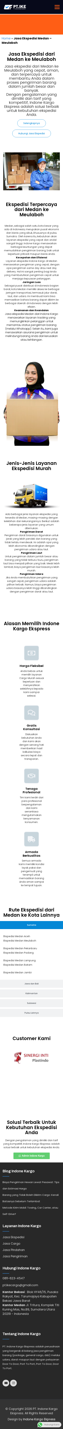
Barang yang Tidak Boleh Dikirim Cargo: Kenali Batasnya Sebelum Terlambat (31, 1198)
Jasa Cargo (11, 1243)
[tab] (31, 925)
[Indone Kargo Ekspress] (15, 7)
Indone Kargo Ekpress (39, 1419)
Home (6, 38)
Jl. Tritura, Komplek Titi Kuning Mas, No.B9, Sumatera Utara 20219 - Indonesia (31, 1309)
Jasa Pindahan (14, 1250)
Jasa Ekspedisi (13, 1237)
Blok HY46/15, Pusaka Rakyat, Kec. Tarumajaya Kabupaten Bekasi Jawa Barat (30, 1296)
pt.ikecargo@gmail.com (20, 1285)
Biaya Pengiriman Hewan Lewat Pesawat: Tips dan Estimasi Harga (31, 1185)
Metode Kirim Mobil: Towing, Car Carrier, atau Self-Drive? (30, 1211)
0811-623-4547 (14, 1278)
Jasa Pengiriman (15, 1256)
